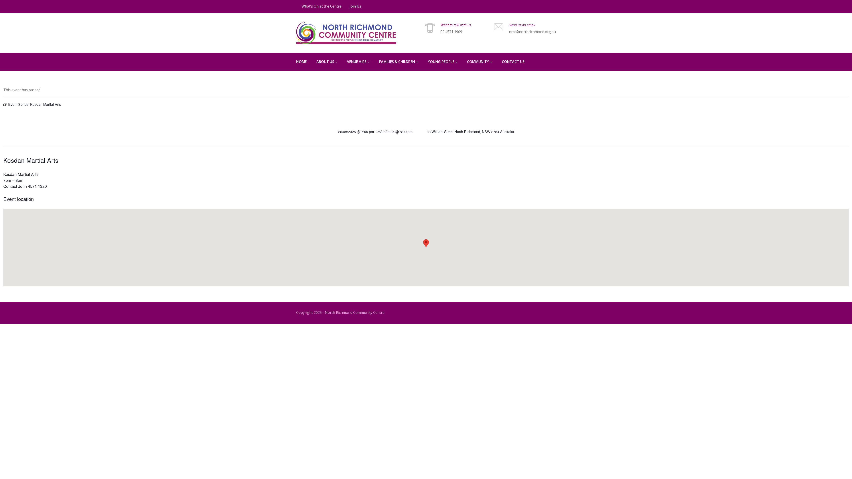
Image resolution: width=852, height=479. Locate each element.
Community (478, 61)
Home (301, 61)
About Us (325, 61)
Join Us (355, 6)
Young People (441, 61)
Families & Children (397, 61)
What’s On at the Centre (321, 6)
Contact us (513, 61)
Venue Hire (357, 61)
